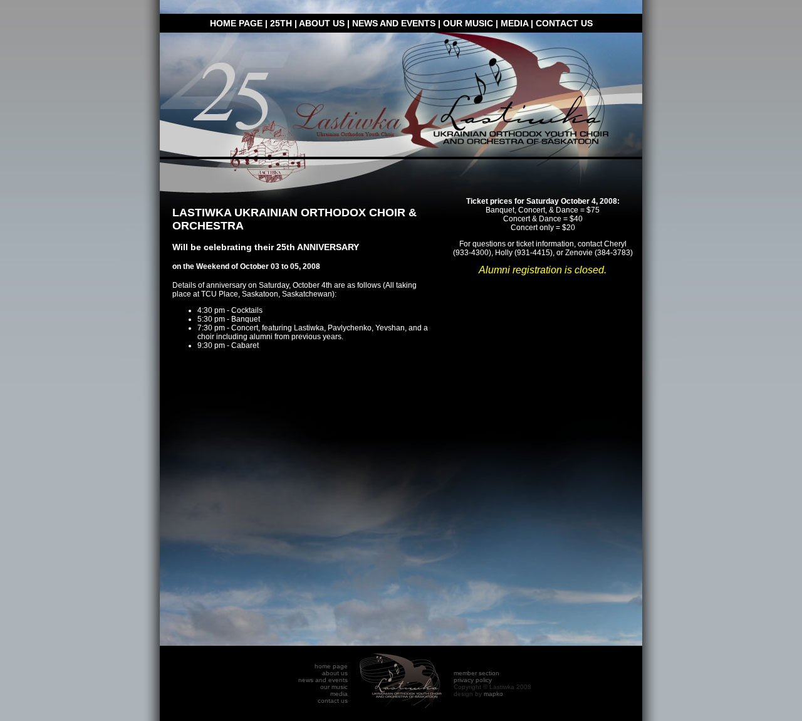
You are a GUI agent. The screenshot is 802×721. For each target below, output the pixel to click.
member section (476, 673)
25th (281, 23)
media (514, 23)
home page (236, 23)
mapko (493, 693)
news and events (393, 23)
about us (322, 23)
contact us (564, 23)
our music (468, 23)
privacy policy (473, 679)
